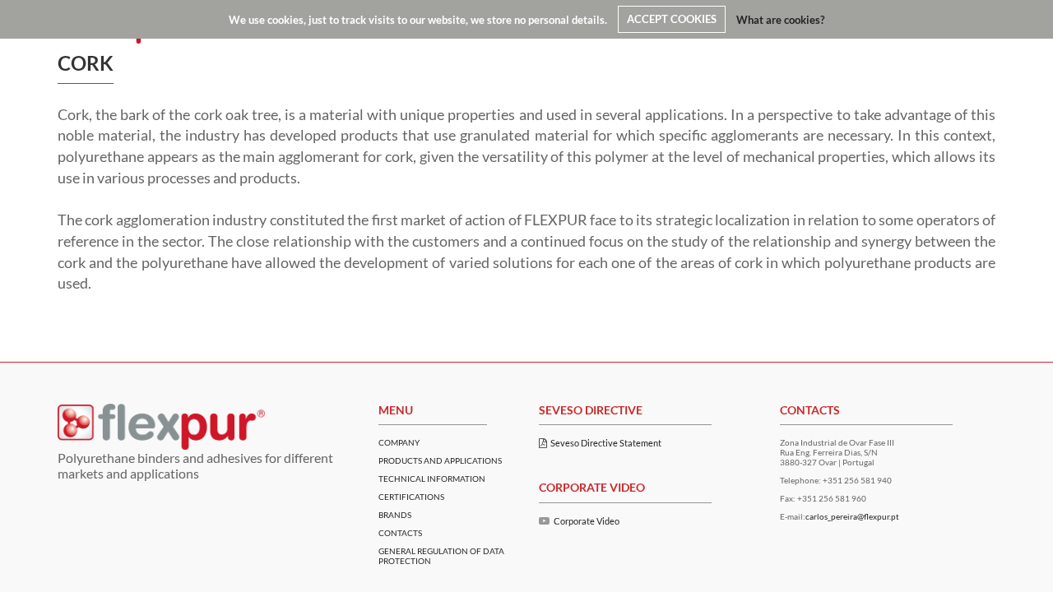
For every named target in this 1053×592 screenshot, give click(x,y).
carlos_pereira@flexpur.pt (852, 516)
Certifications (411, 497)
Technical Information (431, 478)
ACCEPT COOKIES (672, 18)
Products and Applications (440, 460)
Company (399, 442)
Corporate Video (586, 521)
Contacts (400, 533)
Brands (394, 515)
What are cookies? (780, 18)
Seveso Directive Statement (605, 442)
